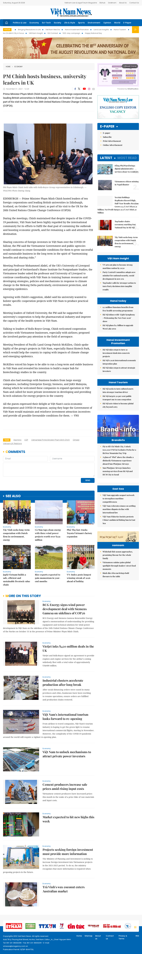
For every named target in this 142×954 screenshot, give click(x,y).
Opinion (107, 22)
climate (76, 440)
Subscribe (107, 137)
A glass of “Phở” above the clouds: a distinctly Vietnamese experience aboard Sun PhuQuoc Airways (118, 460)
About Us (123, 3)
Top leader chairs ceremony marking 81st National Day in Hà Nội (125, 224)
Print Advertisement (112, 141)
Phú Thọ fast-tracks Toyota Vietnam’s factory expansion (79, 533)
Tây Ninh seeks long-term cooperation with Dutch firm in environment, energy (16, 534)
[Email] (93, 89)
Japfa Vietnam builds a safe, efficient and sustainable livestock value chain (16, 579)
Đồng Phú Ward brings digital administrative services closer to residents (126, 168)
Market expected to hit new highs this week (68, 819)
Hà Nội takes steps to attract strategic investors (119, 369)
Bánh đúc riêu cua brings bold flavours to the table (116, 575)
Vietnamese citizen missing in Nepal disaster (127, 183)
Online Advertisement (112, 145)
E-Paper (127, 22)
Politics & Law (19, 22)
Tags (6, 440)
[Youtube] (84, 89)
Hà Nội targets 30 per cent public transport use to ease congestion (117, 398)
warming (17, 440)
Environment (94, 22)
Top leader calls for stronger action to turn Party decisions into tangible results (119, 286)
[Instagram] (89, 89)
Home (8, 66)
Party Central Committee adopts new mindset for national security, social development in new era (119, 275)
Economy (34, 22)
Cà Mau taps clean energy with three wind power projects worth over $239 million (48, 534)
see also (13, 496)
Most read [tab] (127, 158)
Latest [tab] (106, 158)
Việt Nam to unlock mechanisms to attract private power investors (67, 754)
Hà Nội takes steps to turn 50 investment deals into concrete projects (116, 353)
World (117, 22)
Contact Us (134, 3)
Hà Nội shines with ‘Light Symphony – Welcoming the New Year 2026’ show (119, 318)
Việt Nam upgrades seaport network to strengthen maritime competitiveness (118, 498)
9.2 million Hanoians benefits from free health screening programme (118, 309)
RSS (137, 936)
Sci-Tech (46, 22)
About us (98, 937)
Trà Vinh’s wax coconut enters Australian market (64, 889)
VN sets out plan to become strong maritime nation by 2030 (118, 266)
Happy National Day (93, 33)
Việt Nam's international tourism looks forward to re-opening (65, 716)
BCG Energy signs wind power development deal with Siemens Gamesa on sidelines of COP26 (65, 609)
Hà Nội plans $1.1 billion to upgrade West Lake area (118, 327)
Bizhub (102, 3)
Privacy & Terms (123, 937)
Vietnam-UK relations (12, 443)
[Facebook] (75, 89)
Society (57, 22)
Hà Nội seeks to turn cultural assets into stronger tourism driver (118, 390)
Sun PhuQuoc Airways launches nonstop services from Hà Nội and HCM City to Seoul (118, 471)
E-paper (107, 127)
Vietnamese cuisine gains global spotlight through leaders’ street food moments (119, 565)
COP (26, 440)
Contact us (110, 937)
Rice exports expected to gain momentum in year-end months (47, 578)
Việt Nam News (71, 12)
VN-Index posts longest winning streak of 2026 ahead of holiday (79, 578)
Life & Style (69, 22)
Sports (81, 22)
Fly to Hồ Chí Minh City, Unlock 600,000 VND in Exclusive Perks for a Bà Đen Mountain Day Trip (119, 449)
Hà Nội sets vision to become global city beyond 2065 (118, 405)
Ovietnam (112, 3)
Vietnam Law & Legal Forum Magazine (80, 3)
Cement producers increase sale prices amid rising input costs (65, 786)
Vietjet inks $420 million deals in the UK (68, 648)
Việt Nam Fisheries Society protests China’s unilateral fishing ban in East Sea (119, 520)
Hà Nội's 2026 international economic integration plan (119, 362)
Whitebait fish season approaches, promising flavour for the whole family (118, 555)
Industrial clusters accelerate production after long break (63, 682)
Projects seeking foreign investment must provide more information (68, 851)
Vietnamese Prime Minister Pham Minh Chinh (50, 440)
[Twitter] (79, 89)
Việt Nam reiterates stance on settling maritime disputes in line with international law (119, 509)
